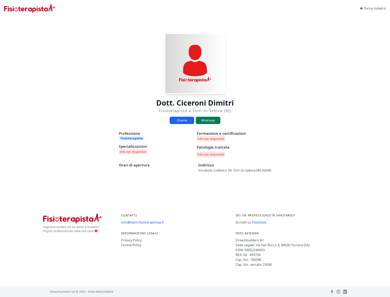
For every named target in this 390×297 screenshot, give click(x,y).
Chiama (182, 120)
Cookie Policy (131, 245)
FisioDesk (259, 222)
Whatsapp (208, 120)
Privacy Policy (131, 240)
